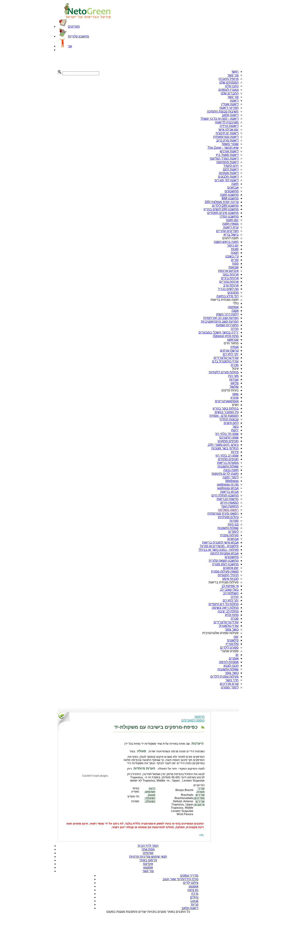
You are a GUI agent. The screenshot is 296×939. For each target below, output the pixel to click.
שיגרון (235, 397)
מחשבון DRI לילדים (225, 205)
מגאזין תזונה (230, 223)
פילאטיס (233, 640)
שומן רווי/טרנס (229, 437)
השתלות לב (231, 593)
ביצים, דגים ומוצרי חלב (223, 444)
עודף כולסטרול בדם (225, 361)
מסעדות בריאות (228, 462)
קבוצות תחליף (229, 419)
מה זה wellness (228, 484)
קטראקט (233, 339)
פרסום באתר (148, 860)
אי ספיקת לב (230, 586)
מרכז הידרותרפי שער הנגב (180, 879)
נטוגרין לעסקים (228, 89)
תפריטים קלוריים (227, 231)
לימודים (233, 531)
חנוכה (235, 252)
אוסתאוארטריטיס (227, 401)
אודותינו (148, 853)
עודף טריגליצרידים (226, 357)
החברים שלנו (230, 93)
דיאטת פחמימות (227, 162)
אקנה (235, 310)
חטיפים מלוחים (228, 459)
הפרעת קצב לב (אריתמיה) (221, 318)
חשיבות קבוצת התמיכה (223, 111)
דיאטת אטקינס (229, 173)
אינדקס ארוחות (228, 270)
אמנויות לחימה (229, 662)
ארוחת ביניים (230, 278)
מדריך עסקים (189, 875)
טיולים (194, 897)
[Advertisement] (77, 61)
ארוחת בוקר (230, 274)
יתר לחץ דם (231, 354)
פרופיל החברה (229, 78)
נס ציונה (192, 890)
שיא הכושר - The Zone (223, 147)
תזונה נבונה (231, 470)
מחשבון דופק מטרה (225, 564)
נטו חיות (233, 524)
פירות (235, 452)
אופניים (234, 658)
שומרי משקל (230, 144)
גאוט (235, 394)
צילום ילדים (190, 882)
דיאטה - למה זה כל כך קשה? (220, 118)
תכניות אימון (230, 578)
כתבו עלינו (232, 86)
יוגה (236, 636)
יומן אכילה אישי (228, 129)
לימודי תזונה (231, 477)
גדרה (194, 893)
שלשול (234, 386)
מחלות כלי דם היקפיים (224, 604)
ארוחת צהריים (229, 281)
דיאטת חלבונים (228, 176)
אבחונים (233, 187)
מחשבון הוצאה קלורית (224, 560)
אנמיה (234, 347)
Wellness (232, 481)
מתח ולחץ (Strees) (226, 336)
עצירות (234, 379)
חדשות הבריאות (228, 499)
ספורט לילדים (229, 647)
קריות (194, 904)
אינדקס (148, 864)
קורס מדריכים (229, 683)
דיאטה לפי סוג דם (227, 180)
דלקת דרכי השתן (227, 314)
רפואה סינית (230, 513)
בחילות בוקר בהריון (226, 408)
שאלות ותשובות (228, 466)
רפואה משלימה (228, 510)
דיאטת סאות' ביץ (227, 155)
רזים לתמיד (231, 165)
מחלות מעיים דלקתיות (224, 372)
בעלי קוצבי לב (229, 589)
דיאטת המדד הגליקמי (224, 158)
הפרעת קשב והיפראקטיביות (220, 321)
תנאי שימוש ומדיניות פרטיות (148, 856)
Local (194, 901)
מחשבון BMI (230, 198)
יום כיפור (233, 245)
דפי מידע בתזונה (227, 296)
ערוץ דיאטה (231, 227)
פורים (235, 260)
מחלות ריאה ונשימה (225, 607)
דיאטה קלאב (230, 115)
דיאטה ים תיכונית (227, 133)
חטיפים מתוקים (228, 441)
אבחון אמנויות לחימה (224, 553)
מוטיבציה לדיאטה (227, 122)
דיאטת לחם (231, 169)
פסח (235, 263)
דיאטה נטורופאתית (226, 136)
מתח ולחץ (232, 615)
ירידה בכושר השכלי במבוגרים (219, 332)
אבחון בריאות (229, 491)
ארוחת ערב (231, 285)
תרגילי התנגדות (228, 575)
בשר (235, 426)
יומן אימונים (231, 568)
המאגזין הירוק (229, 502)
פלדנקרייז (232, 644)
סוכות (235, 249)
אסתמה (233, 307)
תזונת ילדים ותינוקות (225, 473)
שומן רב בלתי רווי (227, 455)
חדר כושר (232, 680)
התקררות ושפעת (227, 325)
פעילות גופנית (229, 535)
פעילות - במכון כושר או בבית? (219, 549)
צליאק (235, 383)
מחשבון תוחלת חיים (225, 495)
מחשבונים (232, 191)
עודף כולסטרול (229, 625)
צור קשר (233, 75)
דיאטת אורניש (229, 151)
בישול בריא (231, 234)
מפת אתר (148, 849)
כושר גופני (232, 629)
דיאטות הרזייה (229, 126)
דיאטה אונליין (230, 104)
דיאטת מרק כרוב (227, 140)
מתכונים (233, 292)
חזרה (201, 835)
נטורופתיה (214, 513)
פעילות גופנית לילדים (224, 676)
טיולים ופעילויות (228, 517)
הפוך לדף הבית (148, 845)
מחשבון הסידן (229, 216)
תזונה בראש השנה (226, 242)
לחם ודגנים (231, 423)
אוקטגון (148, 867)
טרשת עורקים (229, 350)
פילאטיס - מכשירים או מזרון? (219, 546)
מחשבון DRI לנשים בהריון (221, 209)
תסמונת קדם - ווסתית (224, 415)
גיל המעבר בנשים (227, 412)
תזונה (235, 184)
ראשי (235, 71)
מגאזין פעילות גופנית (225, 571)
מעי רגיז (233, 376)
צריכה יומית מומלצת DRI (222, 202)
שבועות (234, 267)
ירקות (235, 430)
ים (237, 654)
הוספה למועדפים (193, 720)
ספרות (234, 520)
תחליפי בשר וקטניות (225, 448)
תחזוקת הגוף (230, 506)
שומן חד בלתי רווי (227, 433)
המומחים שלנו (229, 82)
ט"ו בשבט (232, 256)
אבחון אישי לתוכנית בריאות (220, 542)
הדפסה (200, 716)
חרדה (235, 328)
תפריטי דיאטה (229, 107)
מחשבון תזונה (229, 194)
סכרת (235, 365)
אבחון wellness (228, 488)
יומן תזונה (232, 220)
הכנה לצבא (231, 665)
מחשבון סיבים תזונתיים (223, 213)
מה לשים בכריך (228, 289)
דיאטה (234, 100)
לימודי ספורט (230, 687)
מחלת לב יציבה (228, 611)
